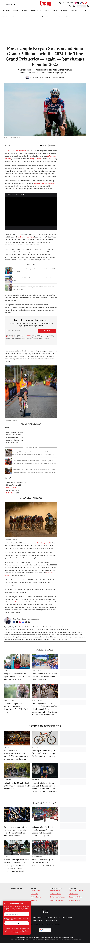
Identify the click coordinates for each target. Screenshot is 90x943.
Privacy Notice (10, 337)
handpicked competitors (25, 237)
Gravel (55, 10)
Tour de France (35, 890)
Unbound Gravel (13, 602)
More (83, 10)
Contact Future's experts (35, 917)
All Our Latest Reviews (76, 890)
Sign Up (17, 923)
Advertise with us (51, 921)
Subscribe (80, 6)
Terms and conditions (53, 917)
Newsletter (54, 145)
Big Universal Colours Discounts (21, 16)
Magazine (64, 10)
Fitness (46, 10)
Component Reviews (75, 897)
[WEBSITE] (26, 622)
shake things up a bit (44, 543)
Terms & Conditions (15, 931)
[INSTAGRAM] (20, 622)
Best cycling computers (57, 900)
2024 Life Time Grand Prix (17, 151)
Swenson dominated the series (44, 183)
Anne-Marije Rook (37, 77)
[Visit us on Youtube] (83, 3)
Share (8, 145)
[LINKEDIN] (23, 622)
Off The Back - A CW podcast (63, 16)
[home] (4, 10)
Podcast (74, 10)
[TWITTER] (17, 622)
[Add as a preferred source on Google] (45, 930)
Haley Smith (10, 493)
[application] (31, 211)
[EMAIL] (29, 622)
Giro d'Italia (34, 894)
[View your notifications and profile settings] (14, 4)
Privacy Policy (23, 930)
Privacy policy (67, 917)
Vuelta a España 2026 (42, 16)
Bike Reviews (73, 894)
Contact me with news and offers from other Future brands (17, 919)
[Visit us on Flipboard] (86, 3)
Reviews (24, 10)
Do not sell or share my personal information (45, 924)
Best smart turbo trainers (57, 897)
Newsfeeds (44, 45)
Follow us (44, 145)
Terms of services (27, 335)
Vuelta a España (36, 897)
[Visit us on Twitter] (78, 3)
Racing (15, 10)
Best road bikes (55, 890)
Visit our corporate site (67, 937)
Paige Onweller (11, 488)
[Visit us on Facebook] (81, 3)
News (8, 10)
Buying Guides (36, 10)
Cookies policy (38, 921)
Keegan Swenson (36, 159)
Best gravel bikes (55, 894)
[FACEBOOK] (14, 622)
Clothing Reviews (74, 900)
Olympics (34, 900)
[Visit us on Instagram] (76, 3)
